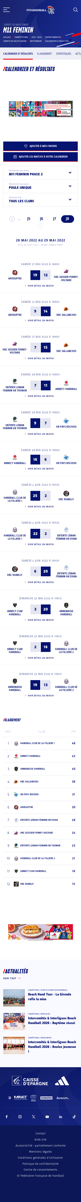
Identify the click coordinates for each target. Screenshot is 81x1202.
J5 (28, 219)
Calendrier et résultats (18, 53)
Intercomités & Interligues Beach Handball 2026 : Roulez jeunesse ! (52, 1047)
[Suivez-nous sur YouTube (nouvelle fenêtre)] (47, 1116)
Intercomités (46, 1038)
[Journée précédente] (12, 219)
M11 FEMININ (36, 41)
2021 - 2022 (37, 37)
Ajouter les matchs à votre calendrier (43, 156)
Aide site (40, 1139)
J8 (67, 219)
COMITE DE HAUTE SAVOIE (15, 41)
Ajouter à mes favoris (43, 146)
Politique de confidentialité (40, 1164)
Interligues (45, 1014)
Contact (41, 1133)
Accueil (7, 37)
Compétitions (21, 37)
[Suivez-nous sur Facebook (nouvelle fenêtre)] (6, 1116)
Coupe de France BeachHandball (54, 990)
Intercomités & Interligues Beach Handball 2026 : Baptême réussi (52, 1020)
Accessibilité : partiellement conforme (41, 1145)
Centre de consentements (40, 1169)
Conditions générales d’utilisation (40, 1158)
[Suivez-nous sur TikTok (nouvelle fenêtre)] (74, 1116)
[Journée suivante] (40, 226)
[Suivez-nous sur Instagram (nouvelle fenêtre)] (20, 1116)
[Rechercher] (75, 10)
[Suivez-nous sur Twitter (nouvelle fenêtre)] (33, 1116)
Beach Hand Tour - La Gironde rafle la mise (49, 996)
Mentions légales (40, 1151)
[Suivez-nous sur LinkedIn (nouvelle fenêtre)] (60, 1116)
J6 (41, 219)
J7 (54, 219)
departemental (53, 37)
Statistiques (63, 53)
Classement (44, 53)
